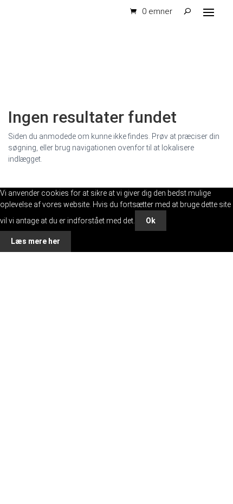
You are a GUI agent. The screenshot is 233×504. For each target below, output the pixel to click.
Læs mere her (35, 241)
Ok (151, 220)
